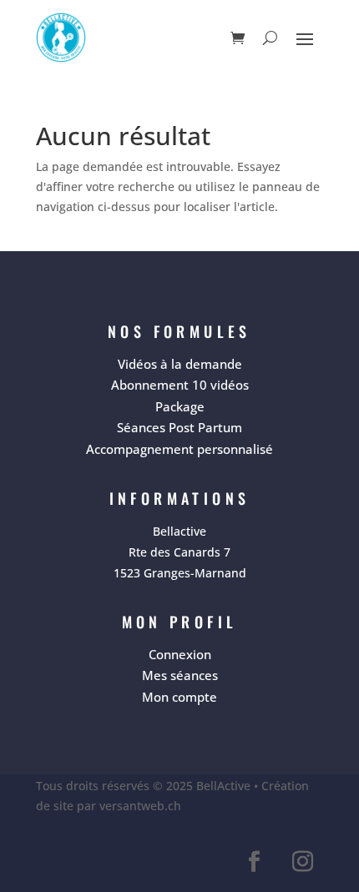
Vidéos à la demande (180, 363)
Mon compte (179, 696)
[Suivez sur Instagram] (302, 862)
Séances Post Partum (179, 427)
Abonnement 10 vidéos (180, 384)
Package (180, 406)
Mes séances (180, 675)
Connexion (180, 654)
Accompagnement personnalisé (179, 449)
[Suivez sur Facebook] (254, 862)
